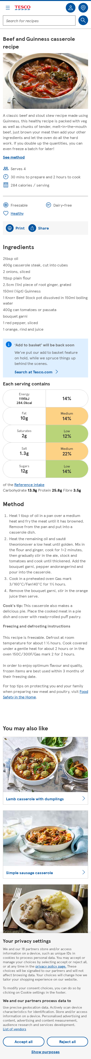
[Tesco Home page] (23, 8)
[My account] (70, 8)
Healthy (17, 213)
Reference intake (29, 484)
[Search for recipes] (83, 20)
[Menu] (8, 8)
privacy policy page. (50, 966)
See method (14, 157)
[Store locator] (83, 8)
